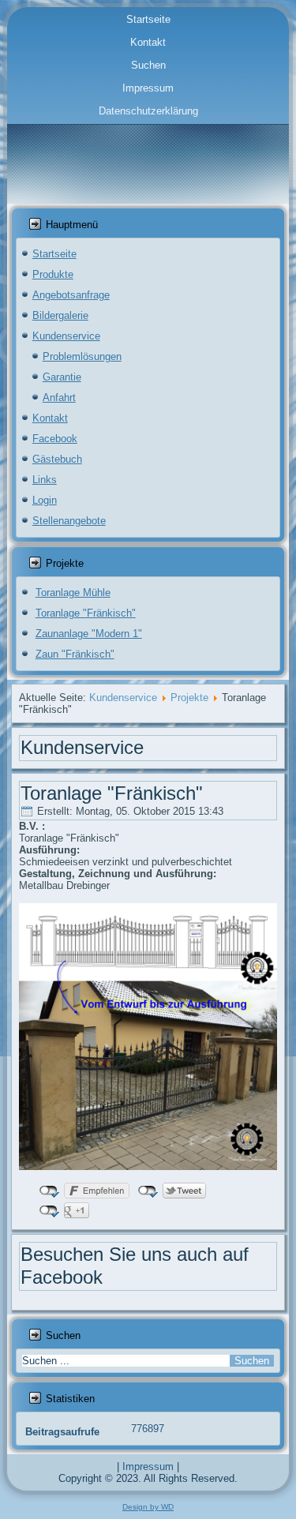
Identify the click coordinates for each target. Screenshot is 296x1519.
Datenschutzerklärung (148, 111)
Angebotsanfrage (71, 295)
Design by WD (148, 1506)
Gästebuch (57, 459)
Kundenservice (66, 336)
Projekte (189, 697)
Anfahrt (59, 397)
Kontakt (148, 42)
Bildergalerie (60, 315)
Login (44, 500)
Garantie (62, 377)
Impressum (148, 88)
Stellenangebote (69, 521)
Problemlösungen (82, 356)
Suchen (148, 65)
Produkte (52, 274)
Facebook (54, 438)
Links (44, 480)
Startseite (148, 19)
